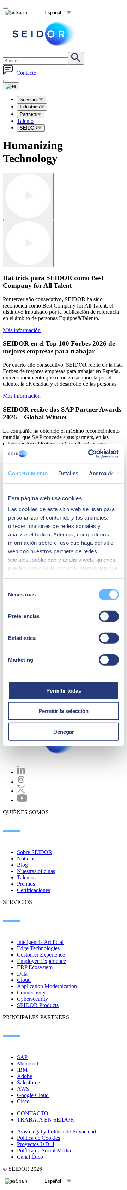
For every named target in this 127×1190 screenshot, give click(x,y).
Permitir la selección (63, 711)
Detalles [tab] (68, 473)
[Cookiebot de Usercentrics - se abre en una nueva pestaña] (89, 453)
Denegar (63, 731)
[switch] (109, 616)
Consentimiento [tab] (28, 473)
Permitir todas (63, 690)
